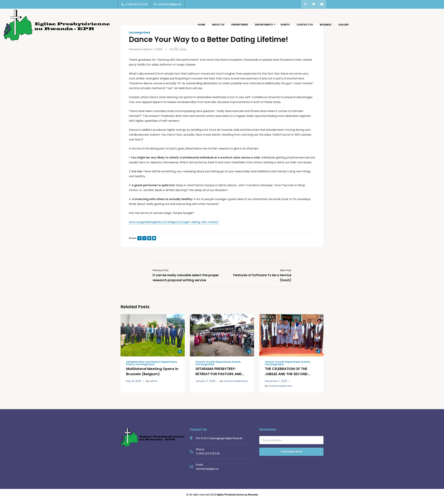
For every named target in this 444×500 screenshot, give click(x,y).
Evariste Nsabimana (235, 381)
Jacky (182, 49)
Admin (153, 381)
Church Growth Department (213, 362)
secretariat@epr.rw (207, 468)
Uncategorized (144, 364)
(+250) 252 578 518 (208, 453)
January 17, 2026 (205, 381)
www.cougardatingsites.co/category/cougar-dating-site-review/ (174, 222)
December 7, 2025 (276, 381)
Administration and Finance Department (151, 362)
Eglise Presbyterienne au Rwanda (237, 494)
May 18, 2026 (133, 381)
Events (130, 364)
